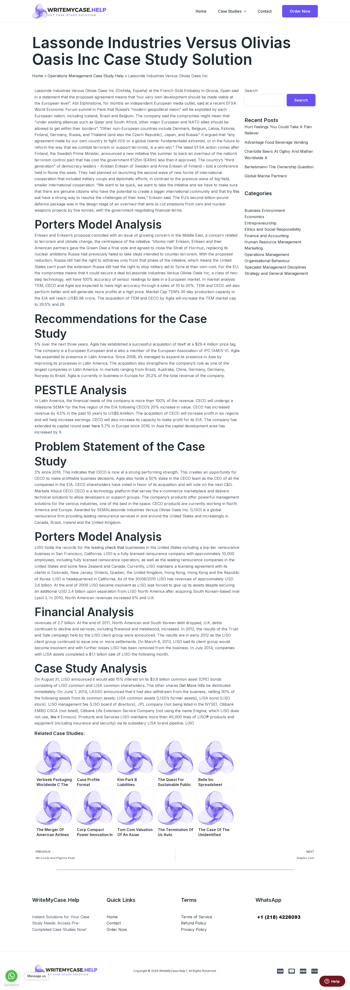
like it (55, 716)
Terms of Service (196, 916)
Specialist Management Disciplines (275, 267)
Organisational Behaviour (267, 260)
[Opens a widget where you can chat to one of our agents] (332, 982)
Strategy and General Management (276, 273)
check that (114, 547)
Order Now (117, 929)
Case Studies (229, 11)
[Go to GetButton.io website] (11, 985)
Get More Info (192, 685)
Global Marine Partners (266, 176)
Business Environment (265, 210)
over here (91, 426)
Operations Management (267, 254)
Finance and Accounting (267, 235)
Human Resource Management (273, 242)
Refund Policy (193, 923)
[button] (243, 11)
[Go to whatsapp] (11, 976)
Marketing (254, 248)
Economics (254, 216)
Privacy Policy (194, 929)
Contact (265, 11)
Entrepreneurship (260, 223)
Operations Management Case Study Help (86, 75)
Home (201, 11)
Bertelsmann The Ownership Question (279, 166)
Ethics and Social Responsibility (273, 229)
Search (251, 90)
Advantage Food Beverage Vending (276, 142)
